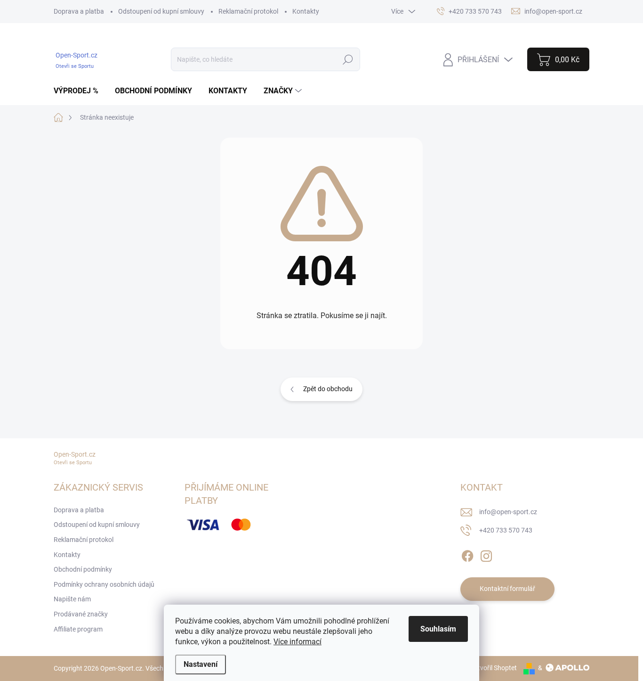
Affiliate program (78, 629)
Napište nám (72, 599)
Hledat (347, 59)
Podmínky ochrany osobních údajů (104, 584)
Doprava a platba (79, 11)
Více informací (297, 641)
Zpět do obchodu (328, 389)
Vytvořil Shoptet (493, 668)
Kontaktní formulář (507, 588)
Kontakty (305, 11)
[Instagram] (486, 554)
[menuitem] (79, 91)
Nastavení (200, 664)
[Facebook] (467, 554)
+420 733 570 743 (505, 530)
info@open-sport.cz (508, 512)
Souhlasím (438, 628)
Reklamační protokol (248, 11)
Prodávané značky (81, 614)
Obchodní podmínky (83, 569)
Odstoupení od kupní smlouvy (161, 11)
